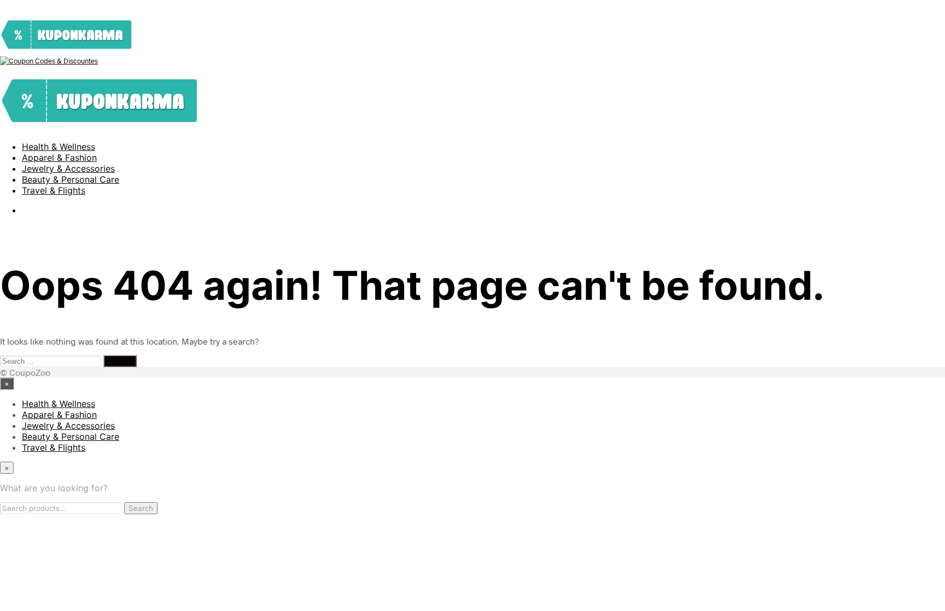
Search (141, 508)
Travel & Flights (53, 190)
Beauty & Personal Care (70, 179)
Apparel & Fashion (59, 157)
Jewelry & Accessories (68, 168)
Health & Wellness (58, 146)
